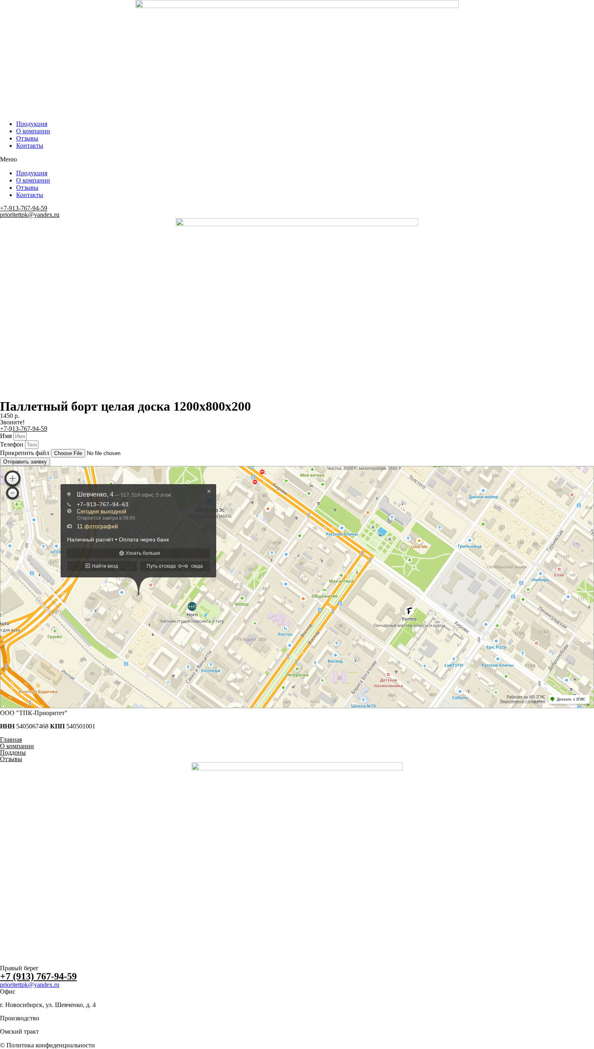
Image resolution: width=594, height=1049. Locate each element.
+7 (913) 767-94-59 (38, 976)
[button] (297, 159)
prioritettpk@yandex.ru (29, 214)
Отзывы (27, 138)
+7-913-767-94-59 (23, 208)
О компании (33, 131)
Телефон (12, 444)
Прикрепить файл (25, 452)
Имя (6, 435)
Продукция (31, 123)
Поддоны (13, 752)
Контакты (29, 145)
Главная (11, 739)
